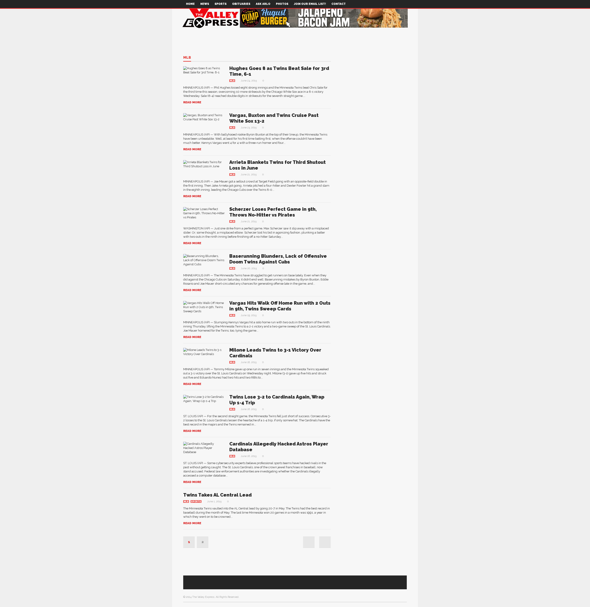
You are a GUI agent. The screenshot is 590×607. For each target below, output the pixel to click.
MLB (187, 58)
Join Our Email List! (310, 4)
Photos (282, 4)
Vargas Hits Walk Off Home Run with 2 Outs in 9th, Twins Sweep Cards (279, 306)
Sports (221, 4)
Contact (338, 4)
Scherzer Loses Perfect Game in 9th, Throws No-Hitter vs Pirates (273, 212)
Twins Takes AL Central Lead (217, 495)
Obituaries (241, 4)
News (204, 4)
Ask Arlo (263, 4)
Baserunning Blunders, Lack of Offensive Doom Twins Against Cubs (278, 259)
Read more (192, 102)
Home (190, 4)
